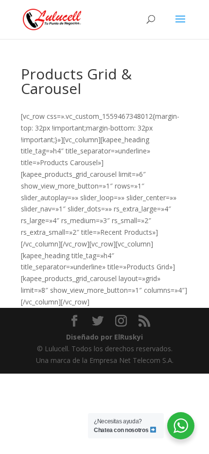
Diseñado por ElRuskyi (104, 336)
